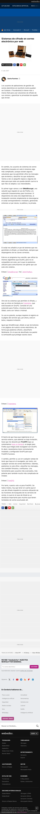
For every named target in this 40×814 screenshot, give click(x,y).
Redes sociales (6, 705)
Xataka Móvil (5, 745)
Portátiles (34, 30)
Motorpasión (24, 767)
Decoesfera (5, 781)
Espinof (23, 757)
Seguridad (22, 504)
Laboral (23, 705)
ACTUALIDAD (5, 6)
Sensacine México (26, 796)
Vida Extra (23, 745)
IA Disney (27, 652)
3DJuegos (23, 743)
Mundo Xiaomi (6, 753)
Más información (22, 812)
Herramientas (25, 698)
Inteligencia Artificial (27, 712)
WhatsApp (5, 712)
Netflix (23, 709)
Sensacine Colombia (26, 798)
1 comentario (8, 65)
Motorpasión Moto (26, 769)
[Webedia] (35, 1)
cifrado (31, 504)
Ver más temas (8, 718)
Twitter (18, 64)
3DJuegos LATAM (26, 793)
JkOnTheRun (27, 272)
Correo (15, 504)
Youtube (17, 679)
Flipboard (21, 64)
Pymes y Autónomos (26, 781)
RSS (25, 679)
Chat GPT (18, 652)
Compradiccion (6, 784)
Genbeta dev (24, 702)
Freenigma (27, 303)
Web (10, 504)
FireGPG (11, 481)
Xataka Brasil (5, 796)
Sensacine (24, 755)
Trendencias (5, 779)
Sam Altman (7, 30)
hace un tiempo (17, 444)
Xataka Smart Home (7, 751)
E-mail (24, 64)
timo (3, 709)
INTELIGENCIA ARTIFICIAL (20, 6)
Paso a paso (5, 695)
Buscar (37, 726)
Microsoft (26, 30)
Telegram (21, 679)
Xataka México (6, 793)
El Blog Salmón (25, 779)
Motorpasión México (26, 801)
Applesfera (5, 748)
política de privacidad (26, 670)
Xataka (4, 743)
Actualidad (24, 695)
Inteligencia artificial (8, 698)
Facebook (14, 64)
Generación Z (17, 30)
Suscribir (34, 667)
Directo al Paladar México (9, 801)
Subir (33, 733)
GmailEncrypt (13, 272)
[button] (13, 78)
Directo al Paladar (7, 767)
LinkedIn (32, 679)
